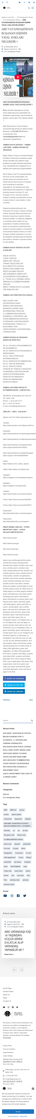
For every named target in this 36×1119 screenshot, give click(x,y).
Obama (28, 857)
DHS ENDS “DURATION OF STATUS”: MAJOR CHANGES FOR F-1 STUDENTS (17, 824)
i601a (23, 848)
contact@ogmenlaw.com (13, 1079)
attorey (22, 810)
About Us (6, 994)
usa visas (20, 875)
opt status (17, 862)
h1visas (15, 848)
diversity (7, 830)
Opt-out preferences (13, 1116)
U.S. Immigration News (12, 51)
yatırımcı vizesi (9, 884)
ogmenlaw (7, 862)
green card (7, 844)
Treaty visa (7, 871)
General (6, 794)
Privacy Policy (23, 1116)
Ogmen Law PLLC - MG (12, 49)
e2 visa (25, 830)
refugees (27, 862)
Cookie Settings (8, 1056)
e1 (14, 830)
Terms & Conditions (9, 1049)
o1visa (21, 857)
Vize (5, 880)
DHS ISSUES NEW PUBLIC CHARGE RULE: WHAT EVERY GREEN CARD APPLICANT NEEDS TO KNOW (17, 750)
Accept (18, 1112)
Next (31, 700)
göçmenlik (26, 844)
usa (13, 875)
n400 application (9, 857)
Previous (6, 700)
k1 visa (28, 853)
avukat (6, 814)
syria (25, 866)
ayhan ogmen (16, 814)
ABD (5, 810)
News (5, 998)
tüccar (6, 875)
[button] (33, 1089)
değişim (28, 819)
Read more (8, 954)
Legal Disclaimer (8, 1052)
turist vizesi (18, 871)
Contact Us (7, 1001)
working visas (15, 880)
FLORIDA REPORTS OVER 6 (13, 839)
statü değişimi (15, 866)
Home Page (7, 988)
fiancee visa (21, 835)
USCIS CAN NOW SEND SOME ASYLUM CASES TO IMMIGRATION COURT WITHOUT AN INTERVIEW (16, 760)
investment (19, 853)
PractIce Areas (8, 991)
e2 (19, 830)
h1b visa (7, 848)
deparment (18, 819)
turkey (28, 871)
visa (28, 875)
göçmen (17, 844)
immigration (8, 853)
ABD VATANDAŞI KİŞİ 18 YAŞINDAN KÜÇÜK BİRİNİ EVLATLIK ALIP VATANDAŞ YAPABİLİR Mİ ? (17, 941)
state (5, 866)
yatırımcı (25, 880)
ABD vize (13, 810)
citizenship (8, 819)
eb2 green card (9, 835)
